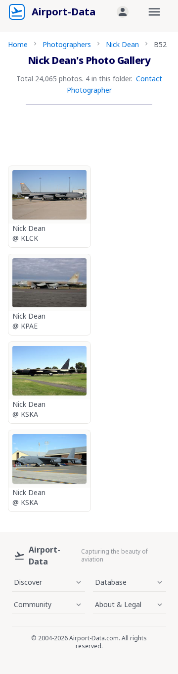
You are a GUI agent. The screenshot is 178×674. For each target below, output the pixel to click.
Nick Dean (122, 44)
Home (18, 44)
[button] (123, 12)
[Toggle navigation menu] (154, 12)
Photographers (67, 44)
